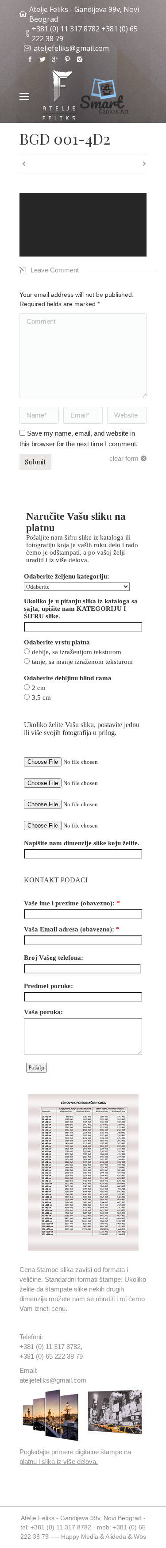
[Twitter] (42, 59)
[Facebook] (30, 59)
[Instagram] (79, 59)
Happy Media (79, 1536)
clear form (124, 458)
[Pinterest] (67, 59)
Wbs (140, 1536)
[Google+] (55, 59)
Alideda (115, 1536)
